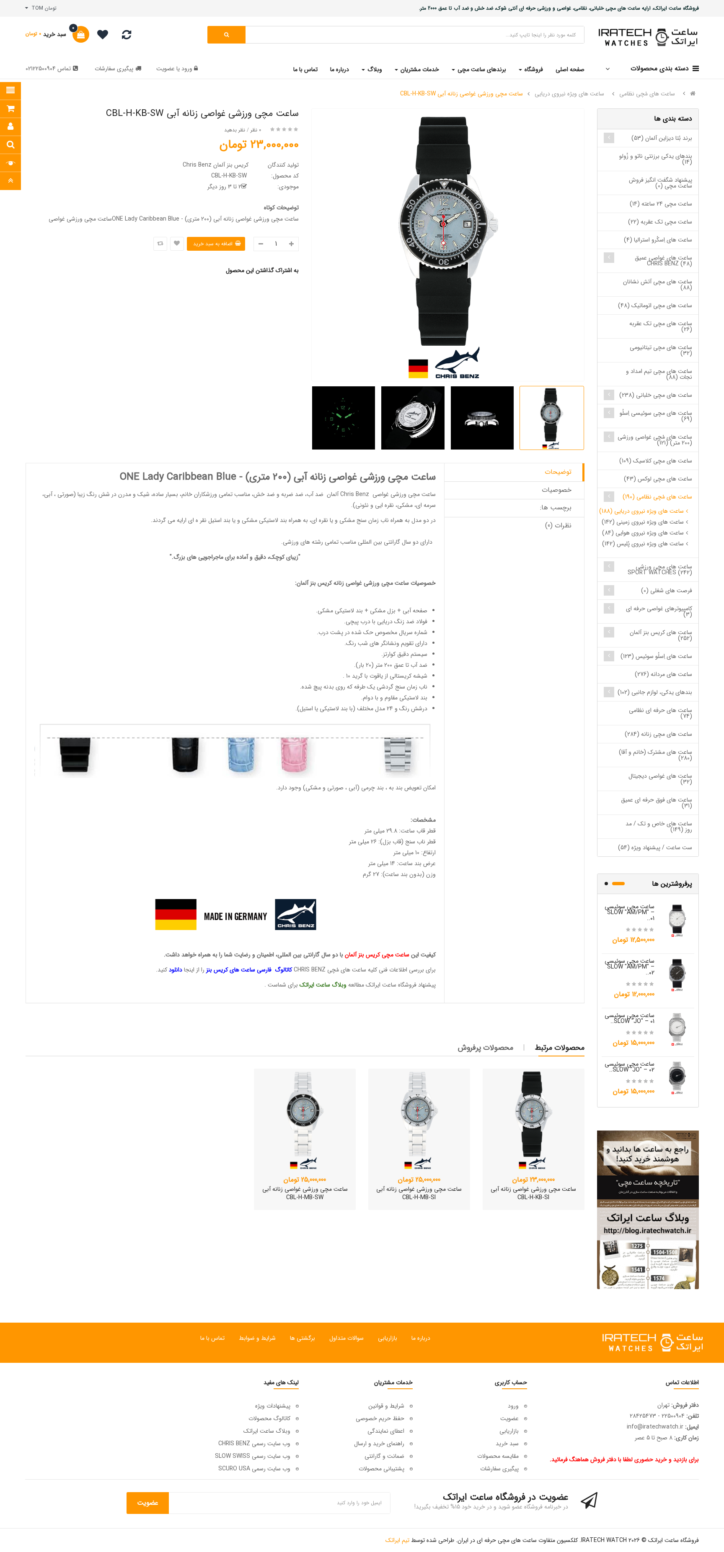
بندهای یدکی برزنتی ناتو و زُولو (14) (655, 159)
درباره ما (420, 1338)
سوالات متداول (346, 1338)
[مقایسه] (126, 36)
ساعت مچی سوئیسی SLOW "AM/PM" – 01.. (629, 912)
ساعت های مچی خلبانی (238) (655, 395)
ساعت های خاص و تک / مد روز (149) (659, 826)
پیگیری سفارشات (114, 68)
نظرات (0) (558, 525)
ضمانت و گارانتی (384, 1456)
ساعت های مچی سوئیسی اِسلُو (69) (656, 416)
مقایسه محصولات (498, 1456)
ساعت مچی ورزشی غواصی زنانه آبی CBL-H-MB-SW (305, 1193)
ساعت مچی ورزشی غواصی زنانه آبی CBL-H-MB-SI (419, 1193)
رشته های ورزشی (303, 542)
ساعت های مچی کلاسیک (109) (655, 460)
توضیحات (558, 472)
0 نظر (256, 130)
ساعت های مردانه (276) (663, 674)
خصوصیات (556, 490)
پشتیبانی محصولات (381, 1468)
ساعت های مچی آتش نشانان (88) (657, 284)
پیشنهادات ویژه (272, 1406)
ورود (186, 68)
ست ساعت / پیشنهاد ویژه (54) (655, 847)
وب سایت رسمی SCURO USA (254, 1468)
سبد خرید (507, 1443)
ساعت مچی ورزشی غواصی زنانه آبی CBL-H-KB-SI (533, 1193)
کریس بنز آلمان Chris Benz (215, 165)
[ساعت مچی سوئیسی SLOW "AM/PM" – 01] (677, 920)
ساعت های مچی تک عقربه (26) (660, 326)
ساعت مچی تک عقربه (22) (660, 221)
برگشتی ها (302, 1338)
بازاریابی (387, 1338)
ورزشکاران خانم (200, 494)
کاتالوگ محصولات (269, 1418)
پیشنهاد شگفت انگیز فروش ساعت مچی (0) (660, 182)
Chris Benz (354, 494)
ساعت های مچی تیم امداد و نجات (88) (659, 374)
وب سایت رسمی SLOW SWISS (252, 1456)
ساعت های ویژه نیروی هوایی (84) (643, 532)
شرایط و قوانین (386, 1406)
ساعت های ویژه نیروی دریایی (569, 94)
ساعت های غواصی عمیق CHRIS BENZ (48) (663, 260)
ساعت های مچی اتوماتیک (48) (655, 305)
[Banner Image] (648, 1210)
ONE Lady (143, 477)
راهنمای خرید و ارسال (379, 1443)
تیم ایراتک (397, 1540)
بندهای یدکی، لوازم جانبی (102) (655, 692)
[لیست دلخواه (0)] (99, 36)
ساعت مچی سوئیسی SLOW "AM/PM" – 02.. (629, 966)
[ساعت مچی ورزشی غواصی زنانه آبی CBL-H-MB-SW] (305, 1119)
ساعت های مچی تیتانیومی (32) (661, 350)
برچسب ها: (555, 507)
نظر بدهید (234, 130)
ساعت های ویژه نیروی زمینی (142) (643, 522)
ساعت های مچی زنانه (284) (658, 734)
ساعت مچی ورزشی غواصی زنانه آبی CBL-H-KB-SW (461, 94)
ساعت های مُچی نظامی (647, 94)
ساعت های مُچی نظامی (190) (657, 496)
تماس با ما (212, 1338)
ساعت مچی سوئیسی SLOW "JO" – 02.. (629, 1066)
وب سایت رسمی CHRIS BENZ (254, 1443)
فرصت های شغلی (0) (666, 590)
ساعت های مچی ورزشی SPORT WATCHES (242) (660, 569)
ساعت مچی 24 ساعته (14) (661, 203)
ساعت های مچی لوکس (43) (658, 478)
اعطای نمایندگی (385, 1431)
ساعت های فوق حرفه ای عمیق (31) (656, 802)
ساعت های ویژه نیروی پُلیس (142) (643, 543)
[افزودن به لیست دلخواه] (177, 244)
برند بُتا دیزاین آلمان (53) (661, 138)
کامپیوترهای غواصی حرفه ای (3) (659, 611)
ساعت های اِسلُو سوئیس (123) (656, 656)
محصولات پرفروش (485, 1048)
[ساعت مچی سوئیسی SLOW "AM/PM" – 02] (677, 974)
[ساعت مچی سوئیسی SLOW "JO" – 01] (677, 1028)
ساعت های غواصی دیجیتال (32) (660, 778)
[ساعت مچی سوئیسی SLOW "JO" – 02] (677, 1077)
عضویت (165, 68)
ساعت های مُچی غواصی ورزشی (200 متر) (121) (655, 439)
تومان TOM (42, 8)
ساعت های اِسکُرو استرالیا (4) (658, 239)
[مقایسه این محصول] (160, 244)
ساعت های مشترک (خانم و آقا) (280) (655, 755)
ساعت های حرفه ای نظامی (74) (660, 713)
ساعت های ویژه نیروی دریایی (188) (641, 511)
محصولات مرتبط (559, 1048)
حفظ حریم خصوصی (380, 1418)
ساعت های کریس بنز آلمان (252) (661, 635)
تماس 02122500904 (48, 68)
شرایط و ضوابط (257, 1338)
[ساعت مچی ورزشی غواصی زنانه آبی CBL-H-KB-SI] (533, 1119)
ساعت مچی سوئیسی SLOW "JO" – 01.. (629, 1018)
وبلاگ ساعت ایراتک (266, 1431)
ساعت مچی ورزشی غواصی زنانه (371, 583)
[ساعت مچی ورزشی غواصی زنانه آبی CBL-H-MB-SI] (419, 1119)
